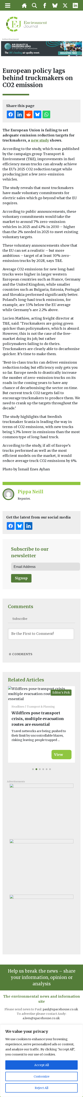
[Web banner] (41, 48)
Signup (21, 578)
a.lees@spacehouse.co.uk (41, 1018)
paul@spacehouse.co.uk (61, 1009)
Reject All (41, 1088)
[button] (33, 769)
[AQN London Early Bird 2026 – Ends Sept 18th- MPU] (41, 865)
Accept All (41, 1065)
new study (40, 140)
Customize (41, 1076)
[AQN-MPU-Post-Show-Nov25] (41, 810)
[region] (41, 1061)
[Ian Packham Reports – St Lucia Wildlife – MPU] (41, 921)
